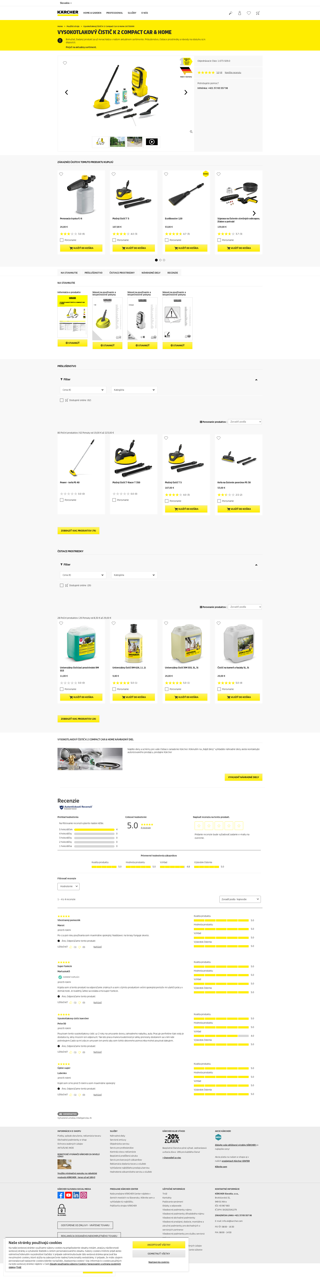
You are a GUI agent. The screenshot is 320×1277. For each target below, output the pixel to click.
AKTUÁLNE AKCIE (66, 1148)
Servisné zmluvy (118, 1140)
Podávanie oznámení (172, 1201)
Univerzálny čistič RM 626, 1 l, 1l (129, 667)
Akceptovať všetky (158, 1244)
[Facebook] (61, 1195)
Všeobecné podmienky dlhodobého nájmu (183, 1213)
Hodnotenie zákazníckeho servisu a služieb (131, 1172)
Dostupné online (80, 400)
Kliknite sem (221, 1166)
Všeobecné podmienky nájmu (177, 1209)
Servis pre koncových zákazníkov (126, 1160)
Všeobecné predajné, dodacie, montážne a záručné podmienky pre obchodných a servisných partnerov (183, 1225)
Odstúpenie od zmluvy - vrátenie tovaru (85, 1225)
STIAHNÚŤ (74, 343)
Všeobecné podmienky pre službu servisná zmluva (183, 1235)
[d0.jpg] (69, 1164)
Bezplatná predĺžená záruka (124, 1156)
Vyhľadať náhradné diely (243, 777)
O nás (144, 13)
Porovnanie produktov (214, 422)
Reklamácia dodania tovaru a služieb (128, 1164)
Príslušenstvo (93, 272)
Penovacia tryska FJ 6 (71, 218)
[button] (66, 92)
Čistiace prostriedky (122, 272)
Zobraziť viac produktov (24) (78, 718)
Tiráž (164, 1193)
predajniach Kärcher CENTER (236, 1161)
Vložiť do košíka (83, 248)
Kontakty (167, 1197)
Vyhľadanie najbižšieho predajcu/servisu (130, 1168)
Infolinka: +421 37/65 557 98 (213, 88)
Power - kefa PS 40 (70, 482)
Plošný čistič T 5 (120, 218)
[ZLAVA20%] (174, 1139)
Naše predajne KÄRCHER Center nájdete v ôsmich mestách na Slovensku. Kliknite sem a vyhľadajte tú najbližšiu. (132, 1197)
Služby (132, 13)
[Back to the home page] (69, 13)
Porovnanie (70, 240)
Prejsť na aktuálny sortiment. (81, 47)
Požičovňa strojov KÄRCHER (123, 1205)
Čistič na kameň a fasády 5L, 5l (233, 667)
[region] (97, 1254)
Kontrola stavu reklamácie (123, 1152)
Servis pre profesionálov (122, 1148)
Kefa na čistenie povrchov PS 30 (234, 482)
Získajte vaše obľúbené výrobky (235, 1145)
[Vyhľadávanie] (230, 13)
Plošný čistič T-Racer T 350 (126, 482)
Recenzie (173, 272)
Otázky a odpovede (171, 1205)
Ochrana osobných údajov (70, 1144)
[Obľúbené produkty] (248, 13)
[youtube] (68, 1195)
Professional (114, 13)
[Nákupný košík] (257, 13)
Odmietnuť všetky (159, 1253)
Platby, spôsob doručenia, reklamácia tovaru (79, 1136)
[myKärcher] (239, 13)
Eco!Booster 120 (173, 218)
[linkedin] (76, 1195)
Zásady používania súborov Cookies (68, 1264)
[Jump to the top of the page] (311, 1270)
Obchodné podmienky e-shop (72, 1140)
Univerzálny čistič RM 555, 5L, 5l (181, 667)
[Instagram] (83, 1195)
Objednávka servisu (119, 1144)
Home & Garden (92, 13)
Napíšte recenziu (233, 72)
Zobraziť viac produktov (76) (78, 530)
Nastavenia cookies (158, 1262)
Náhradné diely (151, 272)
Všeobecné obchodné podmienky (178, 1217)
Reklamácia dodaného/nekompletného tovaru (89, 1236)
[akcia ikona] (218, 1137)
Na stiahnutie (69, 272)
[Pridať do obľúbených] (65, 63)
